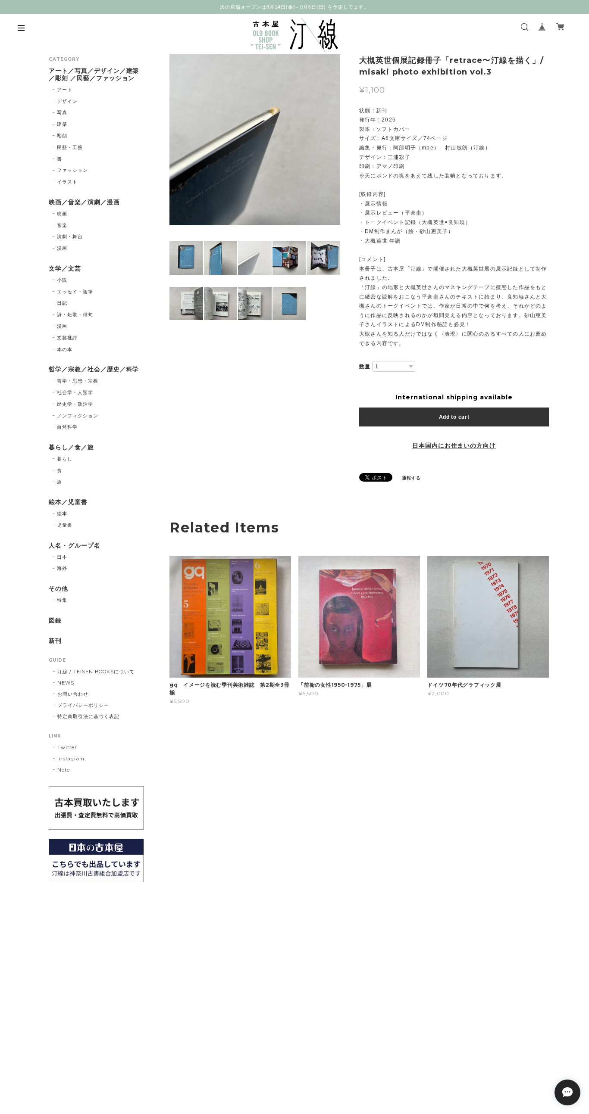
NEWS (65, 683)
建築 (62, 124)
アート (64, 90)
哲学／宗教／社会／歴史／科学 (94, 369)
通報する (411, 478)
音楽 (62, 225)
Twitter (67, 747)
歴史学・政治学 (75, 404)
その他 (58, 588)
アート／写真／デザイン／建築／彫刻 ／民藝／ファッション (94, 74)
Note (63, 770)
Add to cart (454, 417)
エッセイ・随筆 (75, 292)
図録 (55, 620)
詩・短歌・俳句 (75, 314)
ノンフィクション (77, 416)
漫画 (62, 248)
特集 (62, 600)
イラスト (67, 182)
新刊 (55, 640)
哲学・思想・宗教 (77, 381)
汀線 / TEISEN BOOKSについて (96, 672)
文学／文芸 (65, 268)
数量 (364, 367)
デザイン (67, 101)
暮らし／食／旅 (71, 447)
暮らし (64, 459)
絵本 (62, 513)
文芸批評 (67, 338)
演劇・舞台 (70, 236)
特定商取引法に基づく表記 (88, 716)
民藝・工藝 (70, 147)
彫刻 (62, 136)
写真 (62, 112)
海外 (62, 568)
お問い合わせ (72, 694)
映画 (62, 214)
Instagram (71, 759)
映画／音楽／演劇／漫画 (84, 202)
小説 (62, 280)
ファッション (72, 170)
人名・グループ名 (74, 545)
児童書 (64, 525)
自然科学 (67, 427)
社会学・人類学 (75, 392)
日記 (62, 303)
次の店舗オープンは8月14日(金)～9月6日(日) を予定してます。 (294, 6)
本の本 (64, 349)
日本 (62, 557)
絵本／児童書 (68, 502)
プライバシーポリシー (83, 705)
